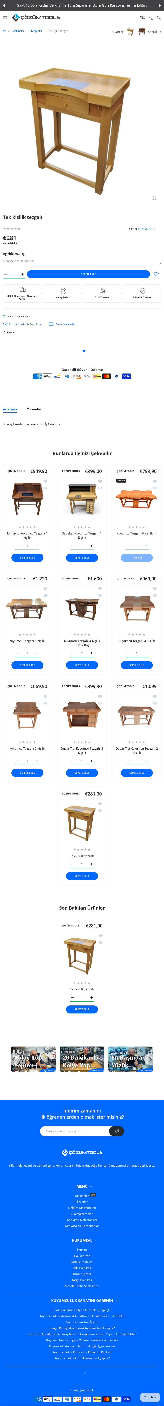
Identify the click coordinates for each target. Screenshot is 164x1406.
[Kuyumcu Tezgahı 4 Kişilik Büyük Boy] (82, 606)
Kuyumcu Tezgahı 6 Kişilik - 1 (136, 533)
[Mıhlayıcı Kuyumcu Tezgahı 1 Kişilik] (27, 499)
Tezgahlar (36, 31)
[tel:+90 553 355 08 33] (151, 17)
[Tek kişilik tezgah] (82, 821)
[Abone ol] (116, 1131)
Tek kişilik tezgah (82, 856)
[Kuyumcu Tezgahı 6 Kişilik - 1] (136, 499)
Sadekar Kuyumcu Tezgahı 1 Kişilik (82, 535)
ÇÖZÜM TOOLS (146, 229)
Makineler (18, 31)
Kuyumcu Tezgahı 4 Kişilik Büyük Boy (82, 643)
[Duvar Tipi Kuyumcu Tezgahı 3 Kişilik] (82, 714)
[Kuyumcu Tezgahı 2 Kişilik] (27, 714)
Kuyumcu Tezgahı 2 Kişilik (27, 748)
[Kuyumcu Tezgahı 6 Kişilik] (27, 606)
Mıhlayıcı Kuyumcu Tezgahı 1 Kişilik (27, 535)
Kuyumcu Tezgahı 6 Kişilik (27, 641)
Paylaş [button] (11, 332)
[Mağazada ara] (159, 18)
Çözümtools (87, 1390)
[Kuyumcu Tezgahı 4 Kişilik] (136, 606)
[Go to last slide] (14, 1059)
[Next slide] (150, 1059)
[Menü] (5, 18)
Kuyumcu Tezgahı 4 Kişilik (137, 641)
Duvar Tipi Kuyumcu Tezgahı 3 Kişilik (82, 750)
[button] (4, 5)
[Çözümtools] (36, 18)
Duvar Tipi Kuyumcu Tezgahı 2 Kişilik (136, 750)
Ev (4, 31)
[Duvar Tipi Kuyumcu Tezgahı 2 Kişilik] (136, 714)
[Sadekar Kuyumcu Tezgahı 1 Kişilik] (82, 499)
